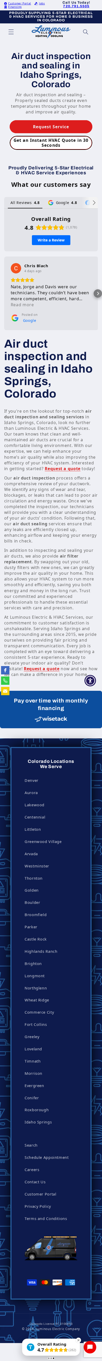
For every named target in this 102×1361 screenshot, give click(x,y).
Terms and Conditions (46, 1218)
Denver (31, 780)
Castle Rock (36, 939)
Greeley (32, 1036)
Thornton (34, 878)
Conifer (32, 1097)
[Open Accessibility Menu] (90, 680)
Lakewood (34, 804)
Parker (31, 926)
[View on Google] (16, 268)
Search (31, 1145)
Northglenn (36, 988)
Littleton (33, 829)
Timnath (33, 1061)
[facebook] (5, 670)
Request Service (51, 127)
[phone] (5, 680)
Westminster (37, 865)
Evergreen (34, 1085)
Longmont (35, 975)
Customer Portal (19, 3)
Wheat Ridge (37, 999)
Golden (32, 890)
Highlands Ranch (41, 951)
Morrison (33, 1073)
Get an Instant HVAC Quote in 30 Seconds (51, 142)
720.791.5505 (76, 6)
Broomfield (36, 914)
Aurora (31, 792)
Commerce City (39, 1012)
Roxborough (37, 1109)
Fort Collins (36, 1024)
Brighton (33, 963)
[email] (5, 691)
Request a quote (62, 468)
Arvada (31, 853)
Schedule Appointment (47, 1157)
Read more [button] (22, 305)
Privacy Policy (38, 1206)
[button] (11, 32)
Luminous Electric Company (58, 1329)
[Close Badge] (78, 1340)
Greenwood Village (43, 841)
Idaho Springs (38, 1121)
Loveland (33, 1048)
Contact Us (35, 1181)
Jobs (42, 3)
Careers (32, 1169)
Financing (15, 7)
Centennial (35, 817)
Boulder (32, 902)
